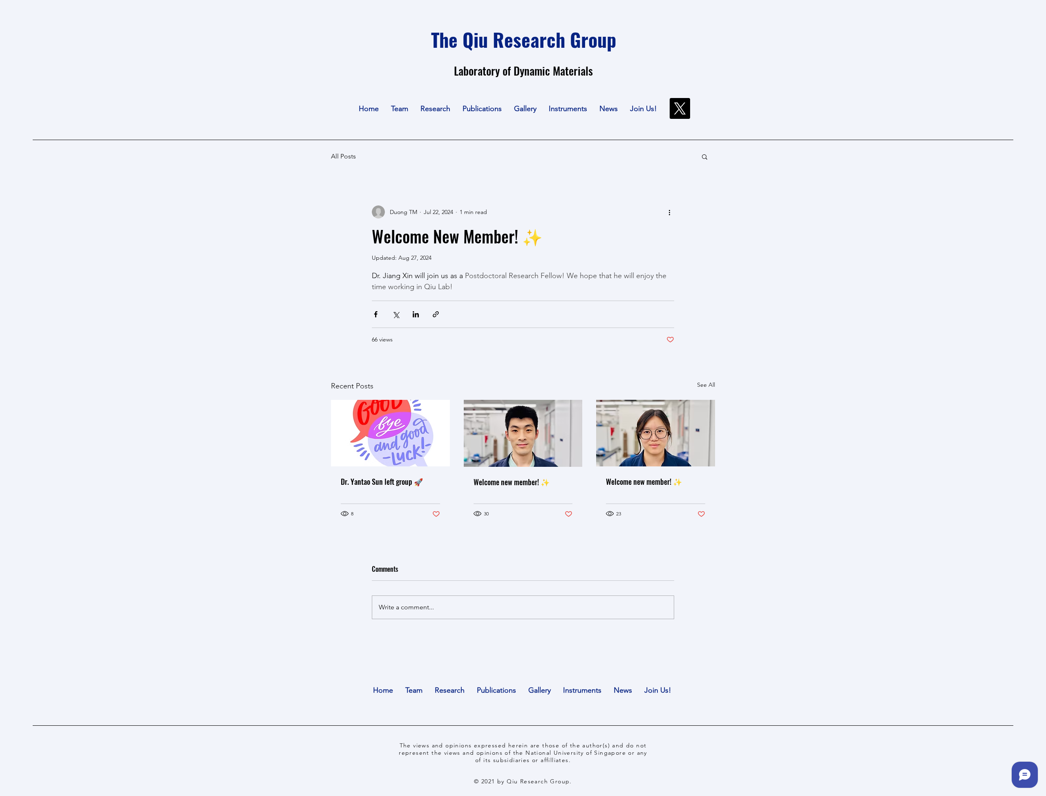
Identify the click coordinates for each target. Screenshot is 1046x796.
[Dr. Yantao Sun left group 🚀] (390, 433)
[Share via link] (436, 314)
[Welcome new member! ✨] (523, 433)
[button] (399, 108)
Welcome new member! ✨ (512, 482)
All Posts (343, 156)
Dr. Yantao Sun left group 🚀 (382, 481)
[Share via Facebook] (376, 314)
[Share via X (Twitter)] (396, 314)
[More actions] (669, 212)
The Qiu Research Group (523, 39)
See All (706, 384)
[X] (679, 108)
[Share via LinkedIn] (416, 314)
